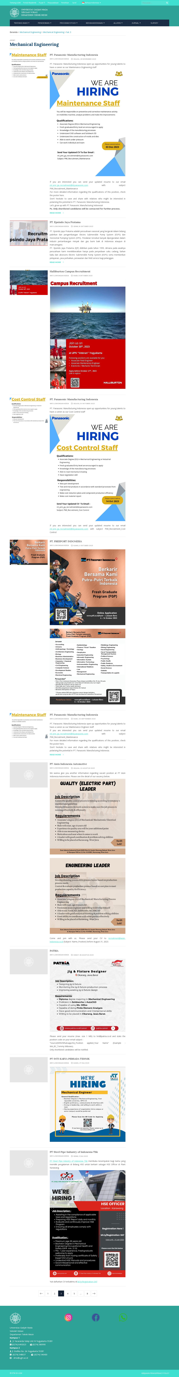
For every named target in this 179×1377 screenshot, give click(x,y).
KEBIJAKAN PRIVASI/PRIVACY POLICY (155, 1373)
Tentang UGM (15, 3)
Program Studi (68, 23)
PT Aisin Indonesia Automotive (68, 764)
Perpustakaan (53, 3)
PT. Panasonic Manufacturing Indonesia (74, 54)
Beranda (13, 32)
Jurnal (135, 23)
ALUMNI (117, 23)
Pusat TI (42, 3)
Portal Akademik (29, 3)
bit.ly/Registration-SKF (87, 1281)
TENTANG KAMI (21, 23)
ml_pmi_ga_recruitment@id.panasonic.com (69, 185)
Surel (74, 3)
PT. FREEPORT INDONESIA (66, 541)
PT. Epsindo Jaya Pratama (65, 222)
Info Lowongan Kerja (59, 59)
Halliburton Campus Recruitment (70, 271)
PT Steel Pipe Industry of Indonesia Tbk (74, 1152)
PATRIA (54, 950)
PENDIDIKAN (44, 23)
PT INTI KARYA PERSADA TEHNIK (70, 1058)
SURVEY (154, 23)
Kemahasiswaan (94, 23)
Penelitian (65, 3)
